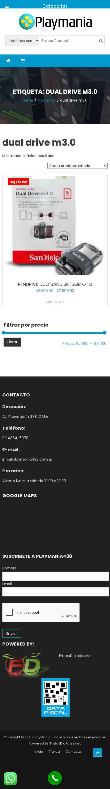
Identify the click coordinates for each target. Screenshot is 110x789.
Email (7, 583)
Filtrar (12, 342)
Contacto (73, 751)
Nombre (9, 568)
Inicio (39, 751)
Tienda (54, 751)
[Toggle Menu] (7, 4)
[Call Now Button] (55, 778)
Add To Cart (55, 302)
